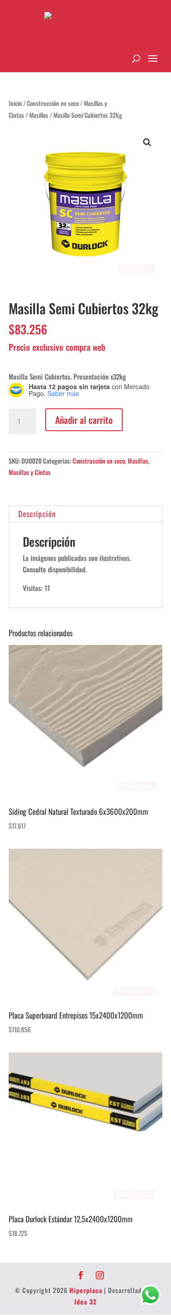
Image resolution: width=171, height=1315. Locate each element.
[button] (147, 142)
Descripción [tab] (37, 513)
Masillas (38, 115)
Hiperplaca (85, 1290)
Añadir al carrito (84, 420)
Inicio (15, 103)
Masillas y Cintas (30, 472)
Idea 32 (85, 1301)
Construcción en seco (53, 103)
